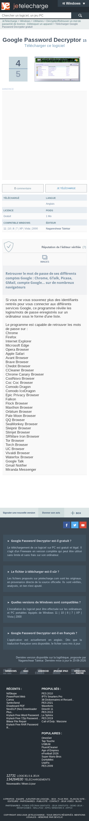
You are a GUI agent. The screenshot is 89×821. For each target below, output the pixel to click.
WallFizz (38, 808)
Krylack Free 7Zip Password (23, 718)
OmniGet (47, 738)
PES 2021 (47, 702)
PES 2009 (47, 766)
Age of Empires (50, 750)
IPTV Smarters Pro (52, 696)
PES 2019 (47, 718)
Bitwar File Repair (16, 721)
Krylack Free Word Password (23, 715)
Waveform (47, 706)
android (43, 671)
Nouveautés (13, 783)
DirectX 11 (47, 709)
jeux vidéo (67, 801)
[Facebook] (67, 525)
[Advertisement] (44, 135)
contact (54, 801)
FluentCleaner (50, 747)
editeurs (13, 801)
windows (11, 671)
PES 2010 (47, 693)
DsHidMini (47, 759)
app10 (69, 808)
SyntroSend (13, 702)
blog (79, 801)
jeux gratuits (60, 805)
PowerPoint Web (15, 696)
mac (26, 671)
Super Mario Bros (51, 756)
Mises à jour (29, 783)
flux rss (63, 799)
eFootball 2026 (50, 753)
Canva (10, 699)
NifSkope (11, 693)
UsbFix (45, 762)
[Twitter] (75, 525)
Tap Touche (48, 741)
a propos (8, 799)
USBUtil (46, 744)
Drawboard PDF (15, 706)
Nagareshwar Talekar (58, 228)
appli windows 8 (54, 808)
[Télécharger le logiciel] (57, 80)
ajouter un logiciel (38, 799)
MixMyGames (24, 808)
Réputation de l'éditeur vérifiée (62, 247)
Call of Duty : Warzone (54, 721)
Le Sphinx (47, 715)
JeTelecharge (9, 21)
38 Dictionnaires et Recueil (58, 699)
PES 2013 (47, 712)
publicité (42, 801)
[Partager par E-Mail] (83, 525)
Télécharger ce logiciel (44, 45)
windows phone (79, 672)
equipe (20, 799)
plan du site (77, 799)
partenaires (27, 801)
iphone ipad (61, 671)
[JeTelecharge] (24, 6)
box (54, 799)
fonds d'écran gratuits (36, 805)
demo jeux (76, 805)
